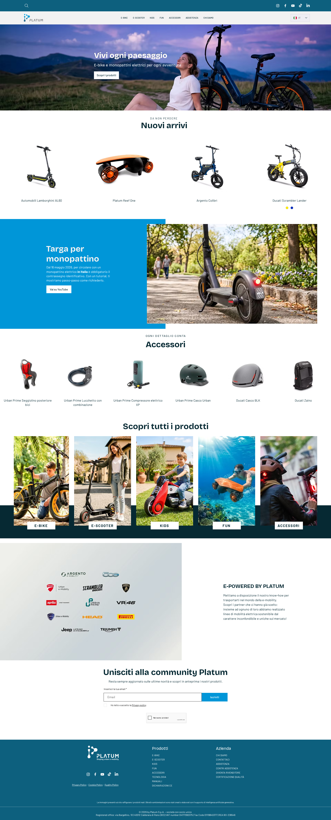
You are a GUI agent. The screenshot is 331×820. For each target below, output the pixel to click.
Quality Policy (111, 784)
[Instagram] (278, 6)
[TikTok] (300, 6)
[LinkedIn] (308, 6)
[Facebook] (285, 6)
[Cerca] (26, 5)
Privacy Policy (79, 784)
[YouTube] (293, 6)
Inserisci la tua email (114, 689)
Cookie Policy (95, 784)
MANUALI (157, 781)
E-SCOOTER (158, 759)
